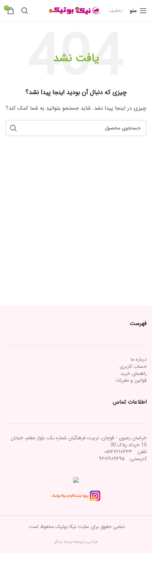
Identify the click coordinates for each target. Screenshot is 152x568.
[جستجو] (25, 11)
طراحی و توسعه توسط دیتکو (76, 542)
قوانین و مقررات (131, 380)
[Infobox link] (116, 10)
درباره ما (139, 359)
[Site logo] (75, 10)
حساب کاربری (133, 366)
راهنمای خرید (133, 373)
